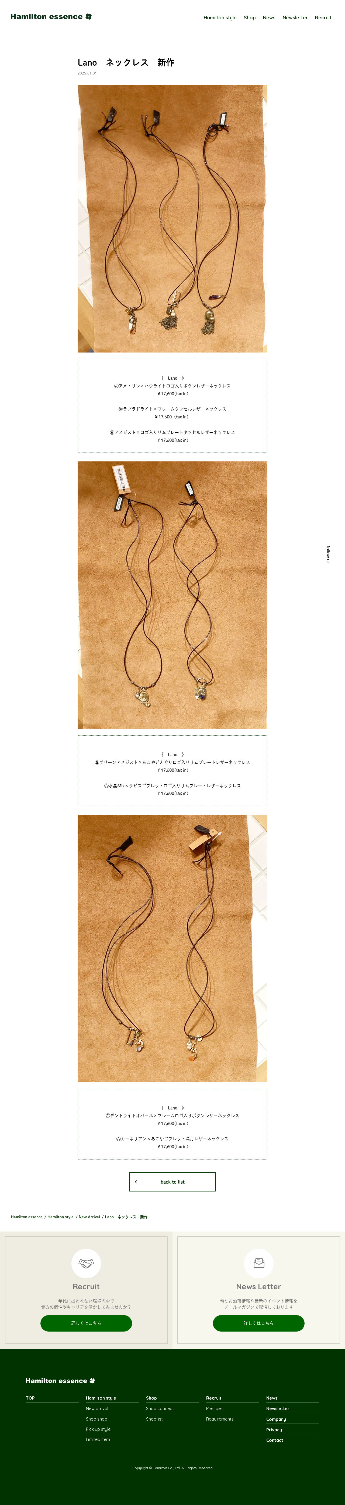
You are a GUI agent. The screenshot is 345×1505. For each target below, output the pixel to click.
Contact (274, 1440)
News (269, 18)
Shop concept (160, 1408)
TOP (30, 1398)
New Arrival (89, 1217)
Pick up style (98, 1429)
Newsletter (295, 18)
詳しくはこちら (86, 1323)
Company (276, 1419)
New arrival (97, 1408)
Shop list (154, 1419)
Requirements (220, 1419)
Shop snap (96, 1419)
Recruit (323, 18)
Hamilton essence (27, 1217)
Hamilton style (220, 18)
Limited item (98, 1439)
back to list (173, 1182)
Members (215, 1408)
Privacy (274, 1429)
